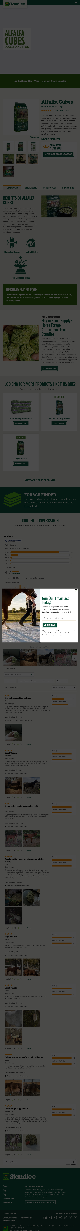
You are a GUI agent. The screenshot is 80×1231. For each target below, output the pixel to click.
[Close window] (76, 591)
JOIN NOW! (49, 625)
